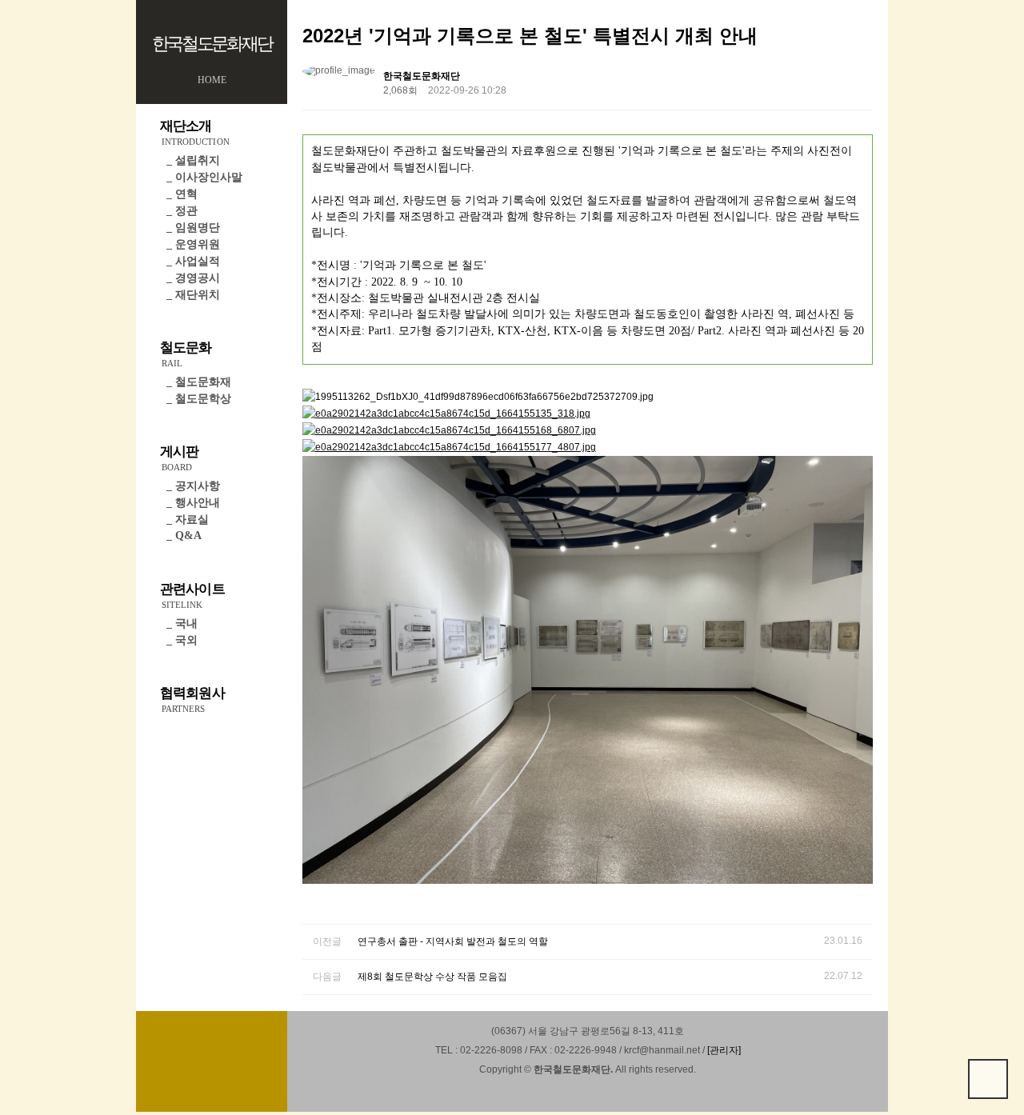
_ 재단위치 (193, 295)
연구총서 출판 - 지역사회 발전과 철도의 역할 (453, 941)
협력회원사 (192, 699)
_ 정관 (182, 211)
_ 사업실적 (193, 261)
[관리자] (724, 1050)
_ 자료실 (187, 520)
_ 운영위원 (193, 244)
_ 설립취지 (193, 160)
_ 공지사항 (193, 486)
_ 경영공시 (193, 278)
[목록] (857, 79)
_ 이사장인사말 (204, 177)
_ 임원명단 (193, 228)
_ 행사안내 (193, 503)
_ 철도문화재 (198, 382)
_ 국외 (182, 640)
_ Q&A (184, 536)
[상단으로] (988, 1079)
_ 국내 (182, 623)
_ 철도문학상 (198, 399)
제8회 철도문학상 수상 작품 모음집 (432, 976)
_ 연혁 (182, 194)
